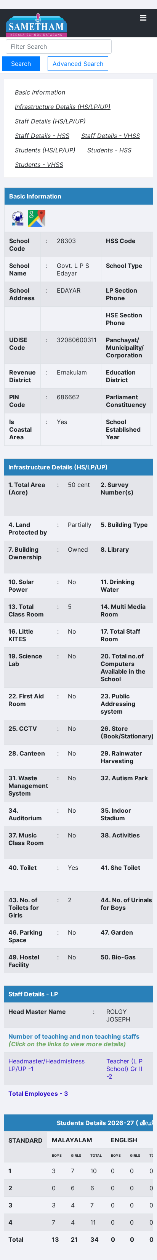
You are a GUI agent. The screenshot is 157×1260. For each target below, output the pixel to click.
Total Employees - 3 (38, 1093)
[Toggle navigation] (143, 18)
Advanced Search (78, 63)
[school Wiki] (18, 218)
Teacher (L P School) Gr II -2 (124, 1068)
